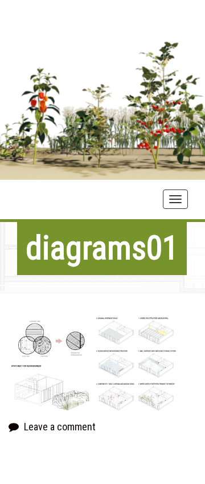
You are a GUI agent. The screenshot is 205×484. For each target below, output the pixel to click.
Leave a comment (60, 427)
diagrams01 (102, 248)
